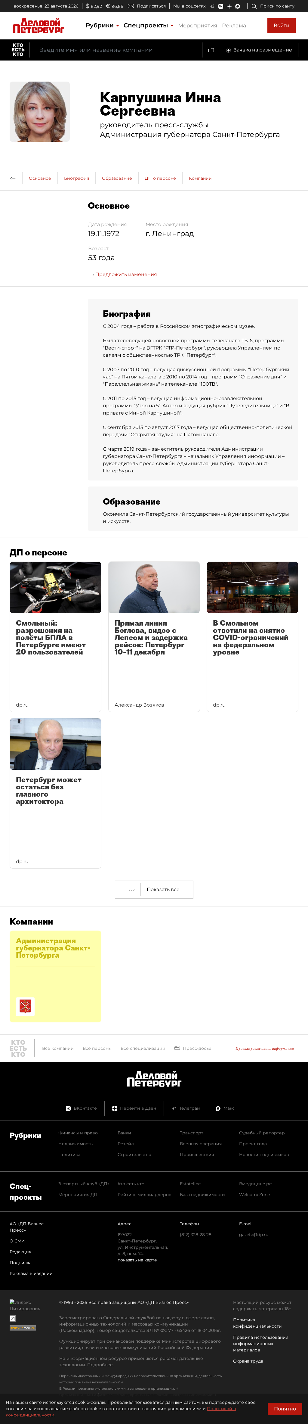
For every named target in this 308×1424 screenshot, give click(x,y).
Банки (124, 1133)
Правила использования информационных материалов (260, 1344)
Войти (281, 25)
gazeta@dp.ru (253, 1234)
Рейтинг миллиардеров (144, 1194)
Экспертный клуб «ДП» (83, 1183)
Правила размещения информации (265, 1048)
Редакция (20, 1252)
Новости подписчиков (264, 1154)
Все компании (58, 1048)
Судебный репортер (262, 1133)
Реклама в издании (31, 1273)
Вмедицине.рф (256, 1183)
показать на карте (137, 1260)
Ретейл (126, 1143)
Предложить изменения (125, 274)
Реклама (234, 25)
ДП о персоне (160, 178)
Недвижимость (75, 1143)
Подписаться (151, 6)
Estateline (190, 1183)
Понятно (285, 1409)
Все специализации (143, 1048)
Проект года (253, 1143)
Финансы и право (78, 1133)
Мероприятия (197, 25)
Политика (69, 1154)
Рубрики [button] (101, 25)
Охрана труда (248, 1361)
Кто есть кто (131, 1183)
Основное (40, 178)
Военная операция (201, 1143)
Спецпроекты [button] (147, 25)
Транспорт (191, 1133)
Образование (117, 178)
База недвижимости (202, 1194)
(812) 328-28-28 (195, 1234)
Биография (76, 178)
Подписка (21, 1262)
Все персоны (97, 1048)
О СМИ (17, 1241)
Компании (200, 178)
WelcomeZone (254, 1194)
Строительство (134, 1154)
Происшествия (197, 1154)
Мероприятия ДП (77, 1194)
